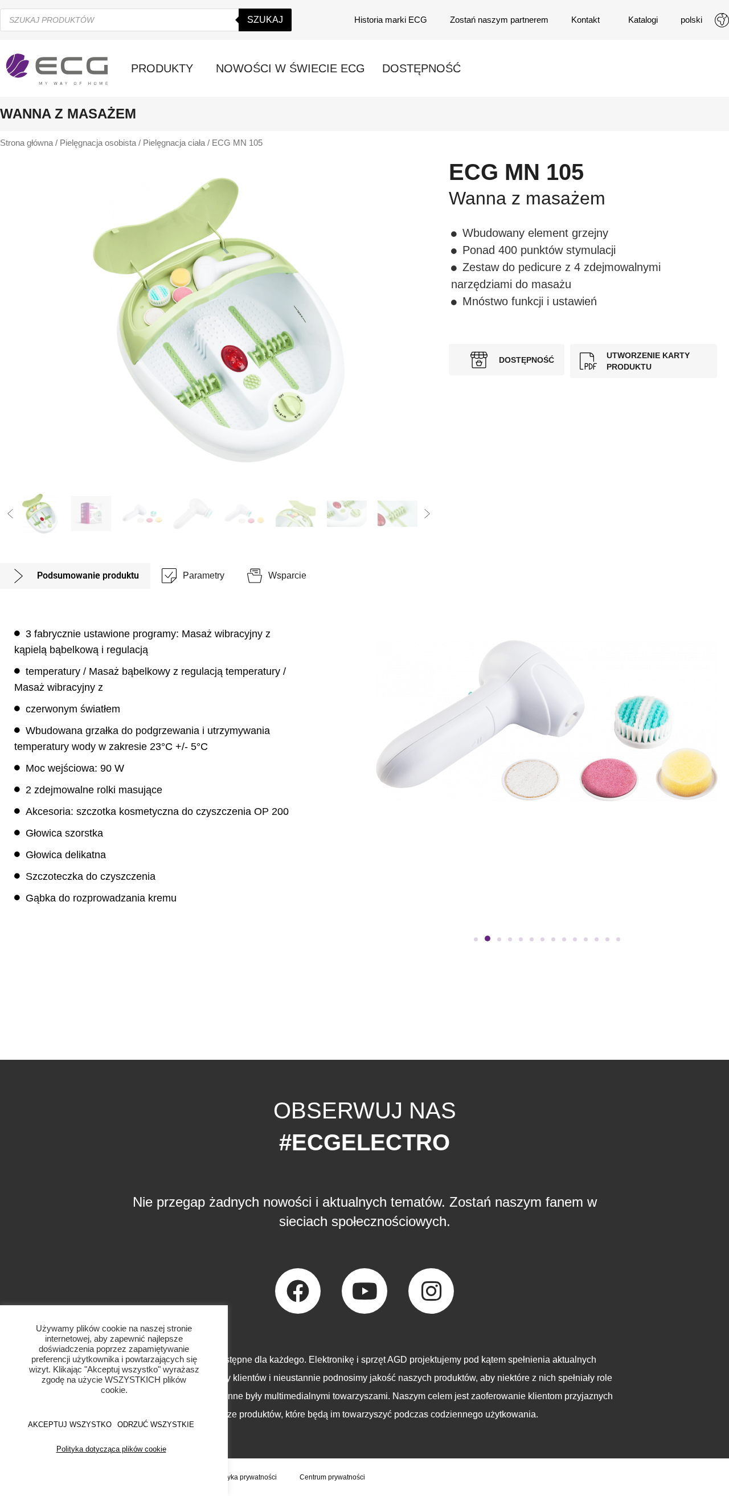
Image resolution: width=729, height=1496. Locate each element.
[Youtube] (364, 1291)
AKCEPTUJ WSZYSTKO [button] (70, 1424)
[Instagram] (431, 1291)
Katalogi (643, 19)
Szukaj (265, 19)
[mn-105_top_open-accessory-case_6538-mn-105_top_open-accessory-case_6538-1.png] (218, 320)
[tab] (75, 576)
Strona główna (26, 142)
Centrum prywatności (332, 1477)
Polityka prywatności (245, 1477)
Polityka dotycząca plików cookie (111, 1449)
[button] (10, 513)
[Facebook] (298, 1291)
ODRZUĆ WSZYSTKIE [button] (155, 1424)
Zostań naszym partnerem (499, 19)
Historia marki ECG (390, 19)
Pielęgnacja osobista (98, 142)
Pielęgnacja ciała (174, 142)
